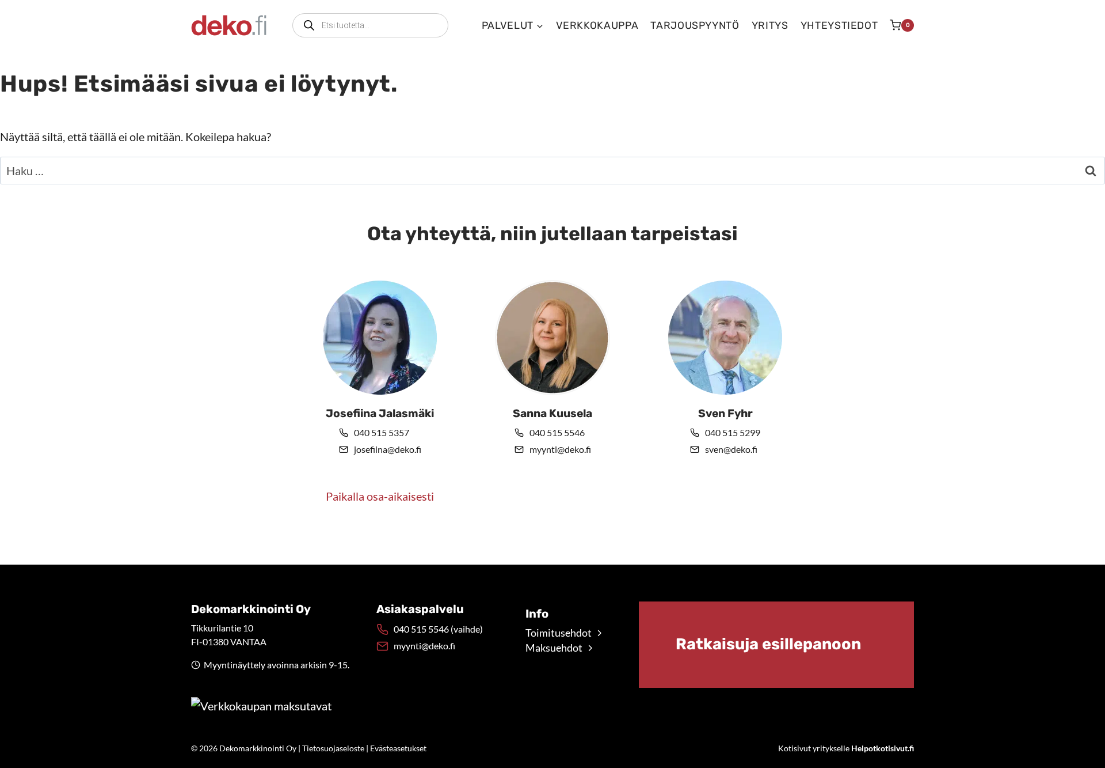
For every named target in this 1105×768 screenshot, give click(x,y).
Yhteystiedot (839, 25)
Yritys (770, 25)
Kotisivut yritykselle (846, 748)
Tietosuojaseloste (333, 748)
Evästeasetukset (398, 748)
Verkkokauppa (597, 25)
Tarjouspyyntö (694, 25)
